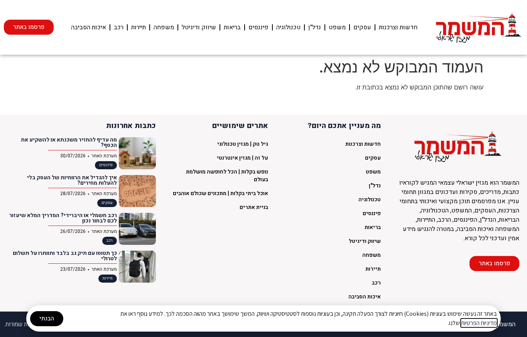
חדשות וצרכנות (398, 27)
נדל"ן (314, 27)
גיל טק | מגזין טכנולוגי (242, 144)
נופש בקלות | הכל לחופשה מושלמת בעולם (227, 176)
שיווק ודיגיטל (199, 27)
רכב (118, 27)
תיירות (138, 27)
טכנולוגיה (288, 27)
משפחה (164, 27)
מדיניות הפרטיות (479, 323)
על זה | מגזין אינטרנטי (242, 158)
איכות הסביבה (88, 27)
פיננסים (258, 27)
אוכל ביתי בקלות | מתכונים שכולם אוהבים (220, 193)
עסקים (362, 27)
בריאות (232, 27)
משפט (337, 27)
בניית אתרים (254, 207)
